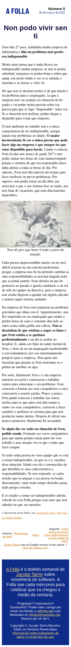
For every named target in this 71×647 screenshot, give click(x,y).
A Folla (13, 569)
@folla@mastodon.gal (44, 615)
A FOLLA (17, 10)
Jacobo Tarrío (29, 574)
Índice (35, 534)
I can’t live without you (44, 546)
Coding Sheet (12, 544)
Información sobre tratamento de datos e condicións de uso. (35, 635)
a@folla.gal (45, 611)
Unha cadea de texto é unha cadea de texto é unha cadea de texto (56, 534)
